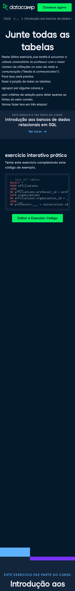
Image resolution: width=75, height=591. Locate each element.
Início (7, 18)
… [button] (18, 18)
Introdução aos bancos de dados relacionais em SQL (48, 18)
